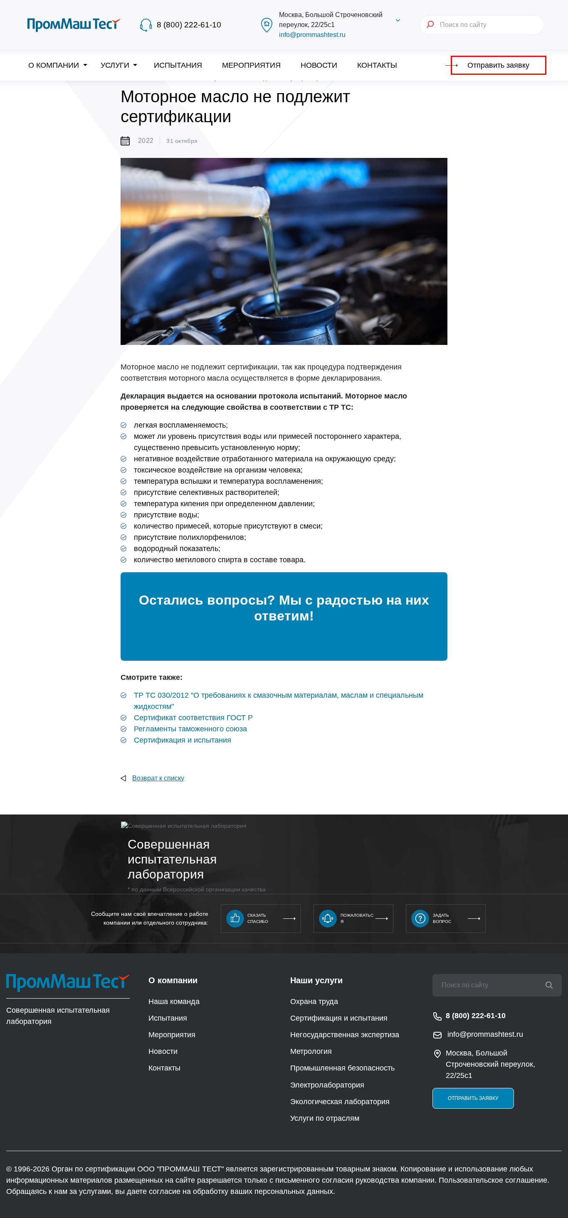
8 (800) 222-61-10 (189, 24)
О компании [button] (54, 65)
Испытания (178, 65)
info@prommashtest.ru (312, 34)
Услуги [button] (116, 65)
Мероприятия (251, 65)
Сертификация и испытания (182, 740)
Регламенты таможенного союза (190, 729)
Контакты (377, 65)
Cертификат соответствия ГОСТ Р (193, 718)
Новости (319, 65)
